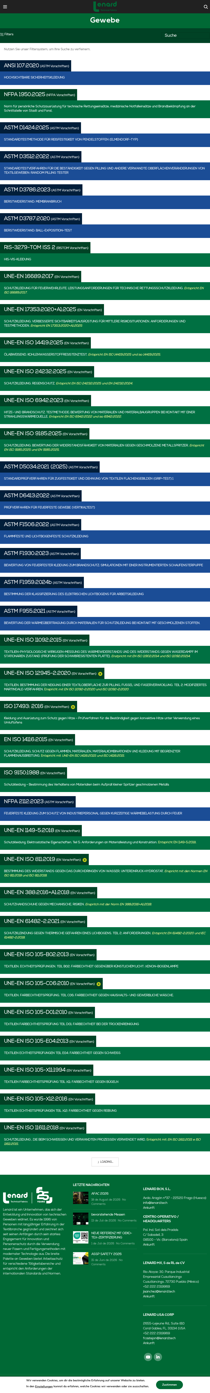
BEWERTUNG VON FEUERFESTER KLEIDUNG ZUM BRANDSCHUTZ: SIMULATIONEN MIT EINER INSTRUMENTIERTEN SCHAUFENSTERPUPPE (103, 565)
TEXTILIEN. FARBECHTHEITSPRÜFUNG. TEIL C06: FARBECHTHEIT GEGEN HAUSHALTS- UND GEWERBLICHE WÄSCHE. (89, 995)
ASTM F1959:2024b (28, 582)
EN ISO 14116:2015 (25, 739)
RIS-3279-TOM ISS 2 (29, 247)
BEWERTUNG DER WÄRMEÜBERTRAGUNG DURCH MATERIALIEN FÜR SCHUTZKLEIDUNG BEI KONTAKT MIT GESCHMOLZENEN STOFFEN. (102, 623)
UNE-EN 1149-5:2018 (29, 830)
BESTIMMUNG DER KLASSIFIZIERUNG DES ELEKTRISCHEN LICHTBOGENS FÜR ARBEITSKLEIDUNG (74, 594)
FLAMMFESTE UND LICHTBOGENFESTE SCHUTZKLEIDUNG (46, 536)
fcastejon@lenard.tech (159, 1338)
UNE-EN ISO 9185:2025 (33, 433)
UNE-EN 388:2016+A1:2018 (37, 892)
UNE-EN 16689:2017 (29, 276)
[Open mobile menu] (5, 7)
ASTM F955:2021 (24, 611)
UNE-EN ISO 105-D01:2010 (35, 1012)
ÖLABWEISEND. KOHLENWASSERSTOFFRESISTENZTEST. (82, 354)
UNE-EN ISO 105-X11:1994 (35, 1070)
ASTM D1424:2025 (26, 127)
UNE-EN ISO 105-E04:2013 (36, 1041)
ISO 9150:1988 (21, 772)
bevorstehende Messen (108, 1214)
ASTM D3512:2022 (26, 156)
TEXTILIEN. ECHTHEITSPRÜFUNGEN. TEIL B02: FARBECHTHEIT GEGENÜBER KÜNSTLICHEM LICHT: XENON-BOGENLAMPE (91, 966)
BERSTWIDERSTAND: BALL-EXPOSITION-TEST (38, 230)
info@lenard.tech (155, 1203)
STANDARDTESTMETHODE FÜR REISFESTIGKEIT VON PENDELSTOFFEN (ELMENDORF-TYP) (71, 139)
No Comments (127, 1220)
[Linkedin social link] (158, 1357)
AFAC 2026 (99, 1193)
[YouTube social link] (148, 1357)
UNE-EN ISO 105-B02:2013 (36, 954)
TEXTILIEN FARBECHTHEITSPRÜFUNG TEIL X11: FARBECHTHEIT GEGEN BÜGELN (61, 1082)
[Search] (205, 7)
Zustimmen (169, 1385)
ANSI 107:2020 (21, 65)
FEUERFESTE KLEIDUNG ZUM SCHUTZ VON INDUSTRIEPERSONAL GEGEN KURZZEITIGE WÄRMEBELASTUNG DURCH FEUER (93, 813)
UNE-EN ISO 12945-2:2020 (37, 673)
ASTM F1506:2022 (26, 524)
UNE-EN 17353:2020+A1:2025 (40, 309)
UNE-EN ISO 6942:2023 (33, 400)
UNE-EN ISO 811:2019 (29, 859)
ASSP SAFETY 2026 (106, 1254)
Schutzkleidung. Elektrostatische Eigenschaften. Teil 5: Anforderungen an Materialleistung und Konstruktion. (100, 842)
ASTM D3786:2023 (27, 189)
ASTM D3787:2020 (27, 218)
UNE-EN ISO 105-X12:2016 (35, 1099)
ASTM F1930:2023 (26, 553)
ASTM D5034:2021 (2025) (36, 467)
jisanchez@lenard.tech (159, 1291)
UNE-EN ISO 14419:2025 (33, 342)
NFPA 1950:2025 (24, 94)
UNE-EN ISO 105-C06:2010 (36, 983)
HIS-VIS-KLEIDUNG (17, 259)
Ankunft (149, 1208)
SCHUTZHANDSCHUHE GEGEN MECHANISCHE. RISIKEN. (78, 904)
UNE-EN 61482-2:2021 (31, 921)
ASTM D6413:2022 (27, 495)
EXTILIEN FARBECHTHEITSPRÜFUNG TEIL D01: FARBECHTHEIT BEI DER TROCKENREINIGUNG (71, 1024)
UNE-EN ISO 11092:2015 (33, 640)
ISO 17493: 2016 (23, 706)
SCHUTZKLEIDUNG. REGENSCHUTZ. (68, 383)
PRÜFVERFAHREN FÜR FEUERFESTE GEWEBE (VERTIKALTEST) (49, 507)
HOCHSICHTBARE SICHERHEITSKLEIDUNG (34, 77)
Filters (9, 34)
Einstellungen (44, 1386)
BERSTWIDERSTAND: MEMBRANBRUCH (33, 201)
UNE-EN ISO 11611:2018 (31, 1127)
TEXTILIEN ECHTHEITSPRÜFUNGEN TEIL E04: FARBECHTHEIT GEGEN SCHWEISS (62, 1053)
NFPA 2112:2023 (24, 801)
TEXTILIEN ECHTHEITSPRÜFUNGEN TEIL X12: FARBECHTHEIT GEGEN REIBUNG (60, 1110)
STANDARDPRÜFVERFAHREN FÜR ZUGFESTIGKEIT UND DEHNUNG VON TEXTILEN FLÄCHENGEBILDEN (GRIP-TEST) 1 (88, 478)
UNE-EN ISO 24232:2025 (35, 371)
